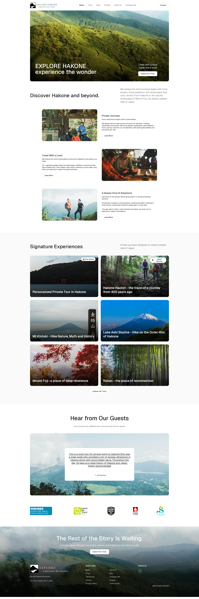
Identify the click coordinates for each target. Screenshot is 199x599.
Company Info (131, 5)
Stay (98, 5)
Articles (107, 5)
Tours (90, 5)
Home (81, 5)
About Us (117, 5)
